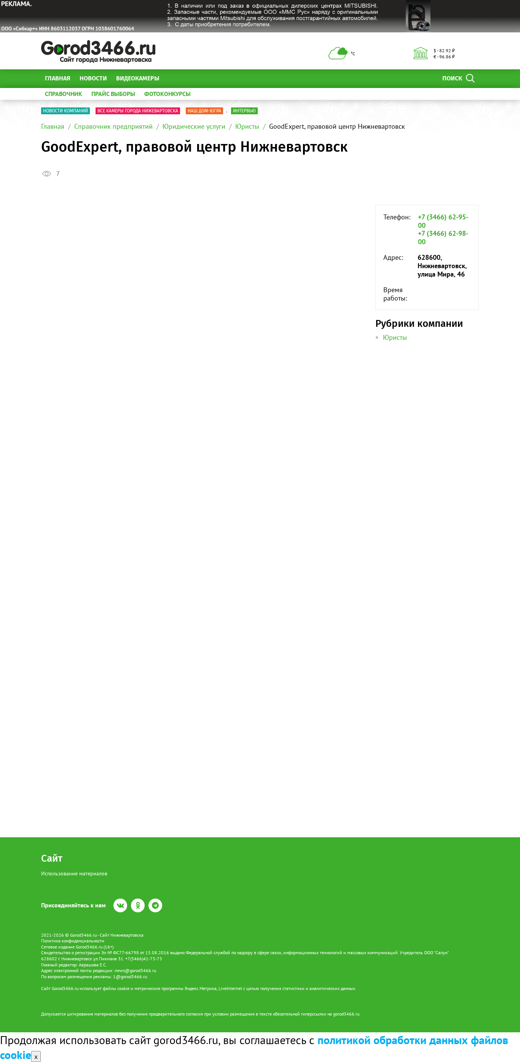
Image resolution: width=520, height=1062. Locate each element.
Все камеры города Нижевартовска (137, 111)
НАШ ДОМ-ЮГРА (204, 111)
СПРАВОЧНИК (63, 94)
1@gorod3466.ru (130, 976)
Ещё (174, 78)
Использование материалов (74, 873)
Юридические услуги (194, 126)
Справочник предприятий (113, 126)
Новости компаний (65, 111)
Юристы (247, 126)
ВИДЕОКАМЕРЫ (137, 78)
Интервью (244, 111)
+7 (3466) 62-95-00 (443, 221)
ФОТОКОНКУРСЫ (167, 94)
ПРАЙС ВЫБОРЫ (113, 94)
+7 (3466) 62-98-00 (443, 237)
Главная (57, 78)
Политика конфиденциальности (72, 941)
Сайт (51, 858)
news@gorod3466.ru (135, 970)
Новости (93, 78)
